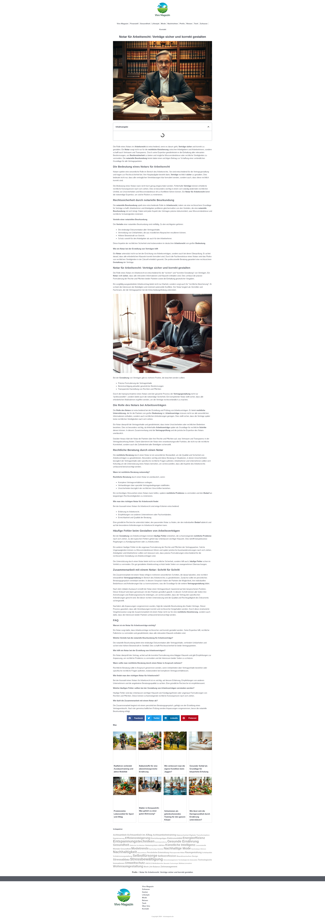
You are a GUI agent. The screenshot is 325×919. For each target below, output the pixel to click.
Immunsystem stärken (155, 845)
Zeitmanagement (168, 866)
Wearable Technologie (171, 863)
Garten (145, 892)
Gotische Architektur (137, 845)
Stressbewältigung (146, 859)
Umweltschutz (135, 863)
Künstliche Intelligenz (180, 845)
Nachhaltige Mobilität (156, 849)
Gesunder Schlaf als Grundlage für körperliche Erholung (199, 769)
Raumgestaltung (193, 852)
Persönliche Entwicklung (158, 852)
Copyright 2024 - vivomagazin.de (163, 916)
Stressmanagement (170, 860)
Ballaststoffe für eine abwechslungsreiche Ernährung (148, 769)
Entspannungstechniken (134, 841)
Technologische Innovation (187, 860)
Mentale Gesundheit (122, 849)
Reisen (189, 24)
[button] (208, 127)
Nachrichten (172, 24)
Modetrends (140, 848)
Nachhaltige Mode (177, 848)
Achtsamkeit (120, 835)
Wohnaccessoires (185, 863)
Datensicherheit (183, 835)
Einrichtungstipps (159, 838)
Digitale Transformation (199, 835)
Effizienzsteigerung (137, 838)
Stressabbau (121, 859)
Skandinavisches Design (187, 856)
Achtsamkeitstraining (164, 834)
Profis (182, 24)
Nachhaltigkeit (125, 852)
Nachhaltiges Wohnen (198, 849)
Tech (196, 24)
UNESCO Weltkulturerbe (154, 863)
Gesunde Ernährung (183, 841)
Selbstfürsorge (145, 856)
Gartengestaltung (161, 842)
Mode (163, 24)
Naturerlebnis (141, 852)
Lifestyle (155, 24)
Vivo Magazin (122, 24)
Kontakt (162, 29)
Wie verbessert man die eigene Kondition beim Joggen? (174, 769)
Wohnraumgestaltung (128, 866)
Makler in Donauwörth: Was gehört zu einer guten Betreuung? (149, 811)
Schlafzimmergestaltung (122, 856)
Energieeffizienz (194, 838)
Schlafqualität (207, 852)
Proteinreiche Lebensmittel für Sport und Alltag (124, 814)
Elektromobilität (174, 838)
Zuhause (203, 24)
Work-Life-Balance (152, 867)
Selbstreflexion (167, 855)
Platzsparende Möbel (177, 852)
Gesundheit (145, 24)
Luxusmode (201, 845)
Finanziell (134, 24)
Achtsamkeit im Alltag (139, 834)
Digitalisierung (119, 838)
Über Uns (146, 906)
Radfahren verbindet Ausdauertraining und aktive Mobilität (123, 769)
